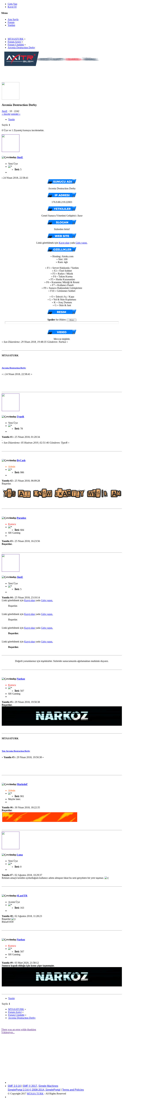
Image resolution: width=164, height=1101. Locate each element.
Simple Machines (48, 1086)
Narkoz (21, 678)
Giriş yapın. (81, 242)
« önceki (6, 114)
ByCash (21, 460)
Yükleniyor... (8, 1032)
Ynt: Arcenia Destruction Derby (16, 751)
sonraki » (15, 114)
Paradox (21, 518)
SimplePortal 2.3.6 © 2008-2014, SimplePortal (34, 1089)
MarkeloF (22, 784)
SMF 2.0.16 (14, 1086)
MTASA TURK (35, 1093)
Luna (20, 854)
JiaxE (4, 111)
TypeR (20, 416)
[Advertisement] (62, 74)
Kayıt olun (64, 242)
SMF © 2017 (30, 1086)
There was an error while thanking (18, 1029)
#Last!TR (22, 895)
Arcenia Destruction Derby (14, 368)
